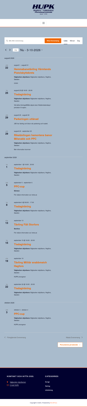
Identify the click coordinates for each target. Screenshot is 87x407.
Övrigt (47, 382)
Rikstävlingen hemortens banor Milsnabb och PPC (33, 136)
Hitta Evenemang (53, 41)
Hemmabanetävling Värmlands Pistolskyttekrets (32, 70)
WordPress (53, 403)
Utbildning (49, 390)
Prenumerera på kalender (69, 345)
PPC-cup (19, 186)
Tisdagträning (22, 94)
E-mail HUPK (14, 385)
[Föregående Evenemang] (5, 50)
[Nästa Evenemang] (10, 50)
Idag (15, 50)
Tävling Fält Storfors (26, 224)
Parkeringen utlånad (26, 119)
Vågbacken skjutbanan (18, 382)
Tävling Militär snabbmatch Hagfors (30, 264)
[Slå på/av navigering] (43, 23)
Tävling (47, 386)
